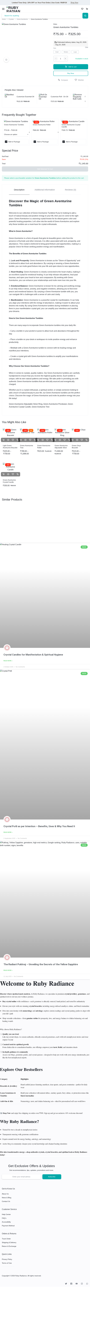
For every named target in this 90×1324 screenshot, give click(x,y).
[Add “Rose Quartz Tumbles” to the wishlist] (82, 517)
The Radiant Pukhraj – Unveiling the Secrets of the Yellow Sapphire (41, 964)
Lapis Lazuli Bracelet (62, 523)
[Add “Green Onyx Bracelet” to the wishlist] (82, 440)
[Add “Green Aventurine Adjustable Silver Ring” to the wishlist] (64, 440)
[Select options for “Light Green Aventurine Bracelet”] (3, 440)
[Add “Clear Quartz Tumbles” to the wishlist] (12, 517)
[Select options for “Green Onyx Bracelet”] (72, 440)
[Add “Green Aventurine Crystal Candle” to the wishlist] (13, 474)
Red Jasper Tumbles (27, 523)
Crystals (11, 19)
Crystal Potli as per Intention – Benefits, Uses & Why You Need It (39, 826)
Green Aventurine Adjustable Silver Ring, (26, 404)
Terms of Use (7, 1263)
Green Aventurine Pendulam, (55, 404)
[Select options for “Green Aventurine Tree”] (21, 440)
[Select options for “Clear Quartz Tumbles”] (3, 517)
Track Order (6, 1239)
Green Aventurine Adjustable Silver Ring (61, 448)
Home (4, 19)
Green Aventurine (22, 19)
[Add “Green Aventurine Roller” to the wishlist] (47, 440)
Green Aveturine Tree (40, 407)
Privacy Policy (7, 1259)
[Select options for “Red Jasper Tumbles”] (20, 517)
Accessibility (6, 1222)
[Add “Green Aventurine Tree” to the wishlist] (30, 440)
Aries (55, 24)
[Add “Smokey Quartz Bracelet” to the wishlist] (47, 517)
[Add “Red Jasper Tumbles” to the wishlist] (30, 517)
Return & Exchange (9, 1246)
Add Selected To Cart (45, 169)
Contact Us (6, 1201)
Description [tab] (19, 190)
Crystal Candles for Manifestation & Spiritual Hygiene (33, 654)
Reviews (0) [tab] (70, 190)
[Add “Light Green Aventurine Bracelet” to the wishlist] (13, 440)
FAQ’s (4, 1218)
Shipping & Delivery (9, 1242)
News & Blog (6, 1198)
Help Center (6, 1214)
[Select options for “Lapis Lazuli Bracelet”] (55, 517)
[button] (56, 52)
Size (54, 48)
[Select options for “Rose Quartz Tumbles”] (73, 517)
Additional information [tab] (45, 190)
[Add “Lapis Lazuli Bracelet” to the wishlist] (65, 517)
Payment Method (8, 1226)
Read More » (8, 661)
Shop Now (74, 2)
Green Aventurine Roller (42, 125)
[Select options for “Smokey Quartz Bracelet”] (38, 517)
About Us (5, 1194)
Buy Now (70, 73)
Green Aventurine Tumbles (14, 125)
